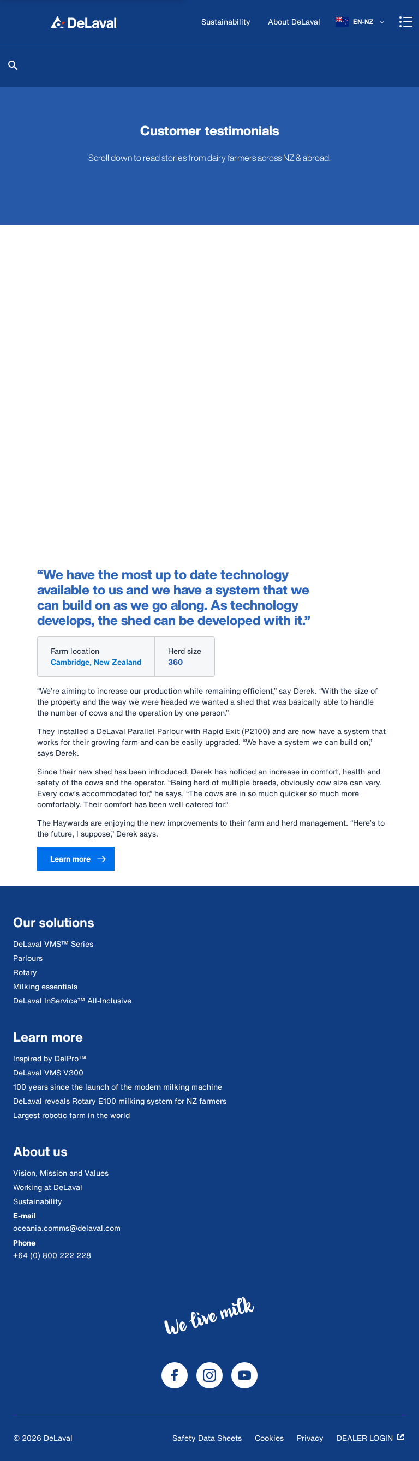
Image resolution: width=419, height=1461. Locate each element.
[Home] (83, 22)
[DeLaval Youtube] (244, 1375)
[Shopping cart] (406, 22)
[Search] (13, 65)
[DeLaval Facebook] (174, 1375)
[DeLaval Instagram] (209, 1375)
